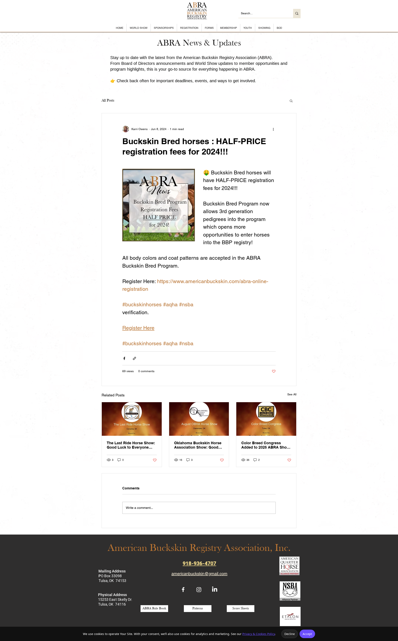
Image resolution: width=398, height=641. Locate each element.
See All (291, 394)
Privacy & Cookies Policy (258, 634)
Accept (307, 634)
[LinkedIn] (214, 589)
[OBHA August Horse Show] (199, 419)
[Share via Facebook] (124, 358)
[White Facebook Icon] (183, 589)
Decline (289, 634)
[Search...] (297, 13)
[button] (291, 100)
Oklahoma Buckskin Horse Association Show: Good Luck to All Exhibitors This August (197, 445)
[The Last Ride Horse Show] (132, 419)
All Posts (108, 101)
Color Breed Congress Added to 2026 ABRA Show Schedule (265, 445)
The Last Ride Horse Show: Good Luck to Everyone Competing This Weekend (131, 445)
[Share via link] (134, 358)
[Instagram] (199, 589)
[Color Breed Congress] (266, 419)
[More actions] (273, 129)
